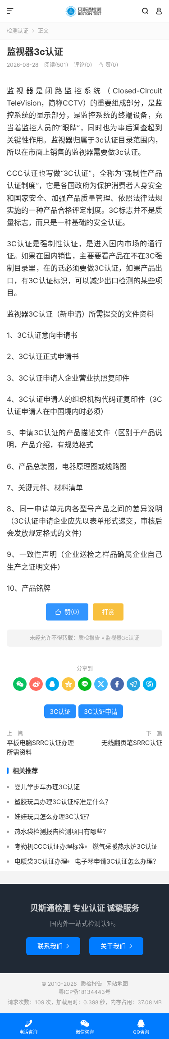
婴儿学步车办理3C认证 (47, 787)
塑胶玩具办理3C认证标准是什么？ (62, 801)
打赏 (108, 612)
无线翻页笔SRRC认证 (131, 742)
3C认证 (60, 711)
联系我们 (53, 946)
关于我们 (116, 946)
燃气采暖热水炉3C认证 (125, 846)
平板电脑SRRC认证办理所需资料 (40, 747)
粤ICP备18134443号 (84, 991)
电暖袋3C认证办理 (40, 861)
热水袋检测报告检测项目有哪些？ (61, 831)
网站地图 (117, 983)
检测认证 (17, 31)
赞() (108, 64)
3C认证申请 (101, 711)
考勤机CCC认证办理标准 (49, 846)
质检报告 (84, 11)
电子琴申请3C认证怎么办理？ (117, 861)
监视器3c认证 (35, 51)
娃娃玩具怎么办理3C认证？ (53, 816)
